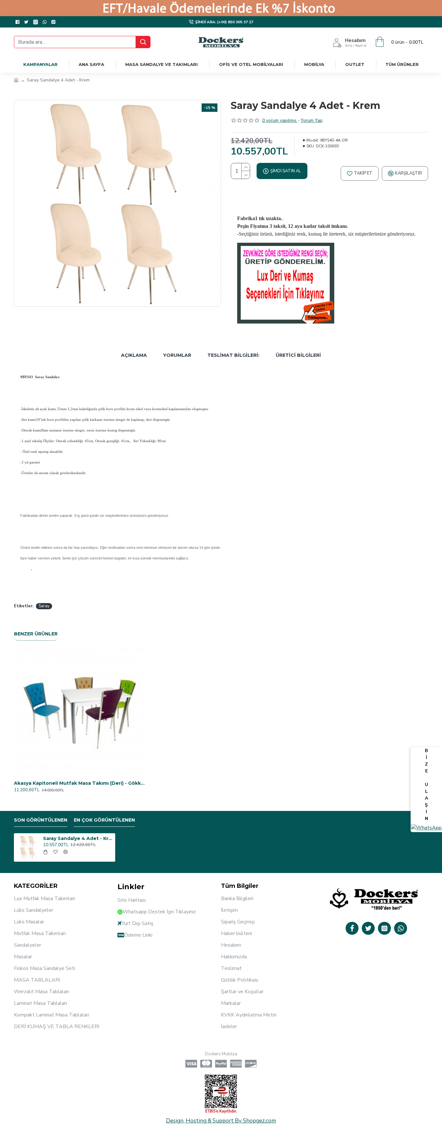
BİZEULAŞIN (426, 785)
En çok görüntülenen (104, 820)
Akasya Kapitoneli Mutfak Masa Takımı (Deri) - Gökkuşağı (80, 783)
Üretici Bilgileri (298, 355)
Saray (44, 606)
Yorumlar (177, 355)
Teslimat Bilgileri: (233, 355)
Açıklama (134, 355)
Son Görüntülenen (40, 820)
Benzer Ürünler (36, 634)
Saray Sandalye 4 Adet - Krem (78, 838)
